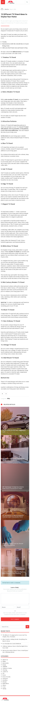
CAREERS (4, 666)
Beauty (4, 665)
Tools (4, 687)
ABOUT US (5, 660)
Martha (7, 9)
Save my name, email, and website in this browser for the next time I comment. (15, 613)
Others (4, 685)
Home (4, 675)
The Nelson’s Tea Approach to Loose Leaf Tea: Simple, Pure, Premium (14, 635)
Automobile (5, 663)
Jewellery (4, 680)
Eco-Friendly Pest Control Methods (11, 643)
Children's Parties (7, 668)
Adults (4, 661)
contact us (5, 671)
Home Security (6, 677)
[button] (3, 492)
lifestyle (4, 682)
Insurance (5, 678)
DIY (9, 398)
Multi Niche (5, 683)
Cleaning (4, 670)
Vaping (4, 688)
